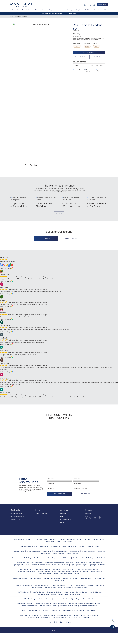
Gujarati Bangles (76, 599)
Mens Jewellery (73, 617)
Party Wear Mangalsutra (95, 585)
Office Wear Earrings (22, 592)
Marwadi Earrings (81, 592)
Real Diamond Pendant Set (21, 16)
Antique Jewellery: (18, 551)
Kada (102, 539)
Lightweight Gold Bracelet (97, 565)
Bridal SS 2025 (91, 610)
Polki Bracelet (101, 558)
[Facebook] (90, 517)
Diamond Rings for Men (70, 578)
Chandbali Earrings (96, 592)
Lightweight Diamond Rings (26, 571)
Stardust (24, 610)
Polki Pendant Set (78, 558)
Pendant (95, 539)
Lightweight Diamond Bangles (48, 573)
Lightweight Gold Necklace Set (75, 562)
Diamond (20, 10)
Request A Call (86, 494)
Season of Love (37, 615)
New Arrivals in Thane (59, 617)
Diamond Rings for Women (52, 578)
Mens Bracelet (67, 541)
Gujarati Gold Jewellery (42, 603)
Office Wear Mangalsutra (77, 585)
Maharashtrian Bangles (61, 599)
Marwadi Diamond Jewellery (68, 605)
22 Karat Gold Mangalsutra (59, 585)
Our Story (63, 513)
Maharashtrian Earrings (54, 592)
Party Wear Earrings (38, 592)
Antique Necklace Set (33, 551)
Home (11, 16)
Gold (11, 10)
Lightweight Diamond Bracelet (69, 573)
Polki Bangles (90, 558)
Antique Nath (101, 551)
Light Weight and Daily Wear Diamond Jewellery (35, 569)
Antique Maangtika (58, 553)
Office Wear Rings (99, 578)
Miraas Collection (79, 610)
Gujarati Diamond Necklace (48, 605)
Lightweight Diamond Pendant (91, 571)
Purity (95, 43)
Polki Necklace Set (40, 558)
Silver (43, 10)
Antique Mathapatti (72, 553)
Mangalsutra (59, 10)
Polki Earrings (66, 558)
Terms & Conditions (41, 513)
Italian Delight (45, 610)
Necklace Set (43, 539)
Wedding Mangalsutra (41, 585)
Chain (34, 539)
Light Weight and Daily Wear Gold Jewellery (29, 562)
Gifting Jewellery (25, 615)
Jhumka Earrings (43, 594)
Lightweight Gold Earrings (21, 565)
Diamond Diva (33, 610)
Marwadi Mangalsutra (80, 587)
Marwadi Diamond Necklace (88, 605)
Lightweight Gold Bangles (79, 565)
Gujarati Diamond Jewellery (29, 605)
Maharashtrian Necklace (24, 603)
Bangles (78, 10)
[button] (14, 445)
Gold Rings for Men (35, 578)
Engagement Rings (85, 578)
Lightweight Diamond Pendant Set (68, 571)
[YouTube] (86, 517)
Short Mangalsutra (50, 587)
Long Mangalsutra (36, 587)
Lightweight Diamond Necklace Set (87, 569)
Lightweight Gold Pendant (60, 565)
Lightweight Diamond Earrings (46, 571)
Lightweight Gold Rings (95, 562)
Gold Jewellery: (19, 539)
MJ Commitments (65, 519)
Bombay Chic (67, 610)
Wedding (87, 10)
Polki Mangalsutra (53, 558)
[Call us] (90, 5)
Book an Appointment (17, 516)
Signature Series (49, 615)
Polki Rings (27, 558)
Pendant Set (71, 539)
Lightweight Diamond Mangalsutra (63, 569)
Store (61, 622)
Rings (50, 10)
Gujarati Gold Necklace (59, 603)
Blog (61, 516)
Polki (36, 10)
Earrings (69, 10)
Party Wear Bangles (45, 599)
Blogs (49, 622)
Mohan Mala (50, 541)
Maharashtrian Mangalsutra (24, 585)
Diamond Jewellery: (25, 546)
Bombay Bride (56, 610)
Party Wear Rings (59, 580)
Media (55, 622)
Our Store (88, 513)
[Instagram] (95, 517)
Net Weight (87, 43)
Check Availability (97, 65)
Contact (68, 622)
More (106, 10)
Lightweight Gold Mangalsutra (54, 562)
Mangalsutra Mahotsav (64, 615)
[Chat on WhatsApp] (112, 627)
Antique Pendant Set (88, 551)
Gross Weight (77, 43)
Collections (97, 10)
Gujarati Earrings (68, 592)
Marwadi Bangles (88, 599)
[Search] (94, 5)
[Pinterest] (99, 517)
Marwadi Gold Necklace (93, 603)
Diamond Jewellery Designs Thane (39, 617)
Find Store (103, 4)
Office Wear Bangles (30, 599)
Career (62, 522)
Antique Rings (47, 551)
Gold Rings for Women (20, 578)
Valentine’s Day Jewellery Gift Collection (86, 615)
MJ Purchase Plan (16, 513)
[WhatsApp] (85, 5)
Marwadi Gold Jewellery (76, 603)
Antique (28, 10)
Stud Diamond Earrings (72, 594)
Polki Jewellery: (17, 558)
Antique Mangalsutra (60, 551)
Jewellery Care (15, 519)
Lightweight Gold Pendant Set (41, 565)
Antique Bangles (45, 553)
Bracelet (87, 539)
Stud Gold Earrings (57, 594)
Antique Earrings (74, 551)
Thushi (58, 541)
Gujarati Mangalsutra (64, 587)
